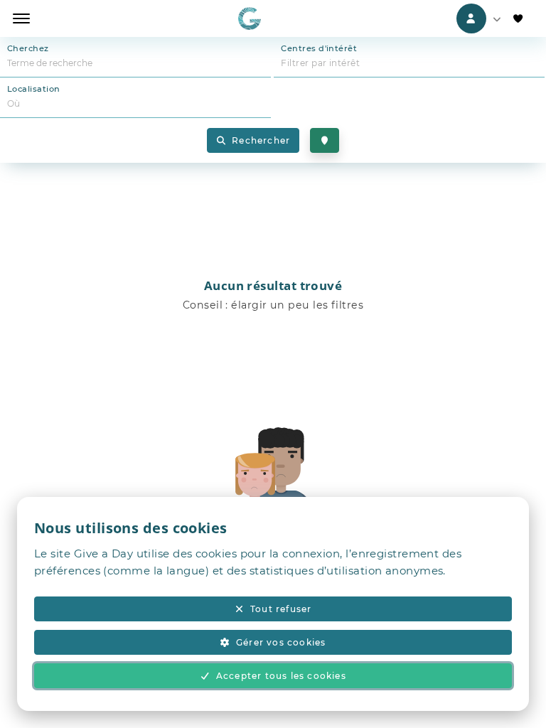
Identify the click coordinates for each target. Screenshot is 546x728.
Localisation (33, 89)
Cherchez (28, 48)
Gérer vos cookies (281, 642)
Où (14, 103)
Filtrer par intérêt (320, 63)
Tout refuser (280, 609)
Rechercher (261, 140)
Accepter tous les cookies (281, 675)
